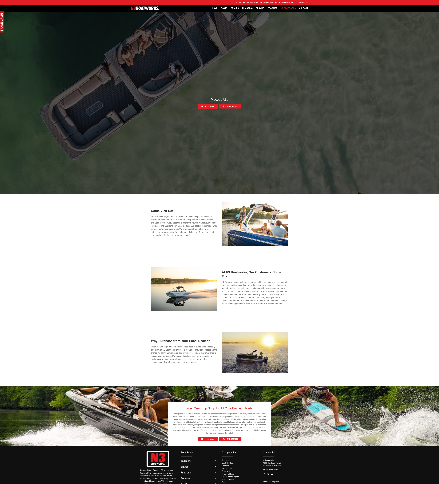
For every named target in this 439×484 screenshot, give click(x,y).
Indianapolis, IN (287, 2)
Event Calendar (228, 479)
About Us (225, 460)
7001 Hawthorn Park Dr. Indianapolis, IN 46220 (272, 464)
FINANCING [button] (247, 8)
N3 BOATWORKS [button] (288, 8)
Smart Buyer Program (230, 476)
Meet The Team (228, 463)
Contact (303, 8)
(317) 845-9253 (302, 2)
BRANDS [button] (235, 8)
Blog (224, 482)
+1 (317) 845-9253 (270, 469)
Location (225, 465)
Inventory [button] (186, 460)
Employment (227, 471)
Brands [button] (185, 466)
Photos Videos (228, 474)
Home (215, 8)
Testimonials (227, 468)
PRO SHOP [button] (272, 8)
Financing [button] (186, 472)
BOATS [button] (224, 8)
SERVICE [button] (260, 8)
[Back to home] (145, 8)
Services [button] (185, 478)
